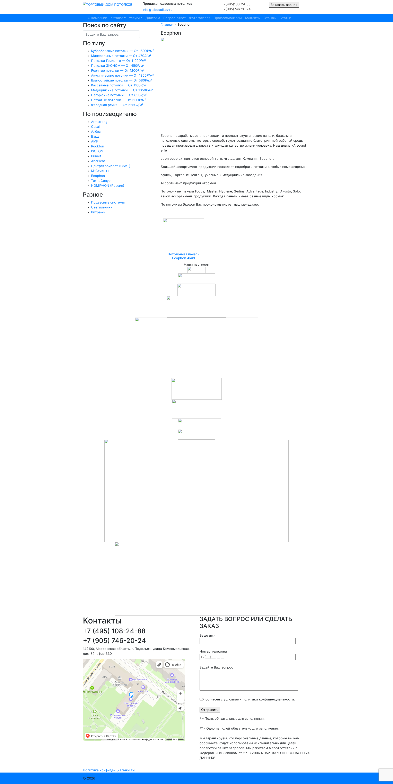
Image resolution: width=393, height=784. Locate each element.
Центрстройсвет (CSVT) (110, 166)
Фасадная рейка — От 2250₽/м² (117, 105)
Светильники (102, 207)
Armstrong (99, 122)
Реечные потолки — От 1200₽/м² (118, 70)
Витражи (98, 212)
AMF (94, 141)
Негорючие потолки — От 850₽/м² (119, 95)
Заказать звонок (284, 5)
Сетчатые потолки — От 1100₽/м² (118, 100)
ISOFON (97, 151)
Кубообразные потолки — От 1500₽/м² (122, 51)
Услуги (134, 18)
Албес (96, 131)
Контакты (252, 18)
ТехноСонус (101, 181)
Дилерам (153, 18)
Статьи (285, 18)
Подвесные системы (108, 202)
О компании (97, 18)
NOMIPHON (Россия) (107, 185)
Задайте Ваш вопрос (216, 667)
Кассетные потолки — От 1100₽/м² (119, 85)
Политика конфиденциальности (109, 770)
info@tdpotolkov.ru (157, 10)
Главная (167, 24)
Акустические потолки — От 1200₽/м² (122, 75)
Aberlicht (98, 161)
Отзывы (270, 18)
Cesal (95, 126)
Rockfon (97, 146)
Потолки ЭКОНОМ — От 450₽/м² (117, 65)
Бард (95, 136)
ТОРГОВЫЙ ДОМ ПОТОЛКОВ (119, 778)
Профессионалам (227, 18)
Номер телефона (213, 651)
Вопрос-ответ (174, 18)
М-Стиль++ (100, 171)
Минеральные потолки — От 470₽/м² (121, 56)
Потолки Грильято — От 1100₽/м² (118, 61)
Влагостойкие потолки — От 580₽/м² (121, 80)
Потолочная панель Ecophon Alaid (183, 256)
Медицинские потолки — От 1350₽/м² (122, 90)
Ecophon (98, 176)
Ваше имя (207, 635)
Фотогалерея (199, 18)
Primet (96, 156)
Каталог (117, 18)
